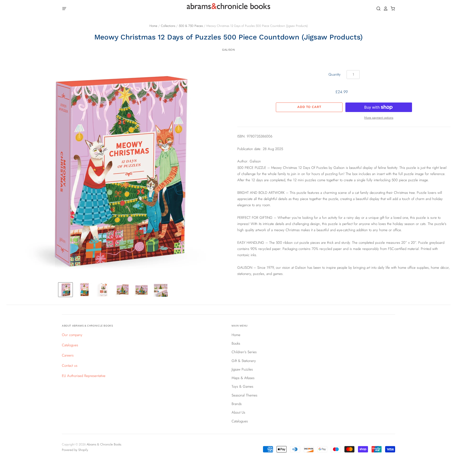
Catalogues (70, 345)
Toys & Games (242, 386)
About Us (238, 412)
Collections (168, 26)
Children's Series (244, 352)
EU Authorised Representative (83, 375)
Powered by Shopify (75, 450)
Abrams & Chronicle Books (104, 444)
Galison (228, 49)
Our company (72, 334)
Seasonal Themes (244, 395)
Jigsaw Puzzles (242, 369)
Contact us (69, 365)
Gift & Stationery (244, 360)
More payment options (378, 117)
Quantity (334, 74)
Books (236, 343)
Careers (68, 355)
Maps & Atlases (243, 378)
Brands (237, 403)
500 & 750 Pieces (191, 26)
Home (153, 26)
